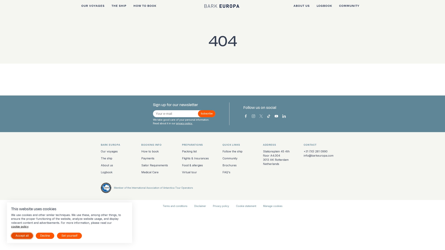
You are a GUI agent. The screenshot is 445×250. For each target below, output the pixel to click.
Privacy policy (221, 206)
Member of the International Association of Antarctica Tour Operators (153, 187)
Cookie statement (246, 206)
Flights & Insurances (195, 158)
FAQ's (226, 172)
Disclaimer (200, 206)
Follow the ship (232, 151)
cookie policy (19, 226)
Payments (147, 158)
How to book (145, 6)
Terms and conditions (175, 206)
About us (302, 6)
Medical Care (150, 172)
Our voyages (93, 6)
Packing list (189, 151)
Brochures (229, 165)
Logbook (324, 6)
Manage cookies (272, 206)
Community (349, 6)
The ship (119, 6)
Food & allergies (192, 165)
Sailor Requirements (154, 165)
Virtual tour (189, 172)
